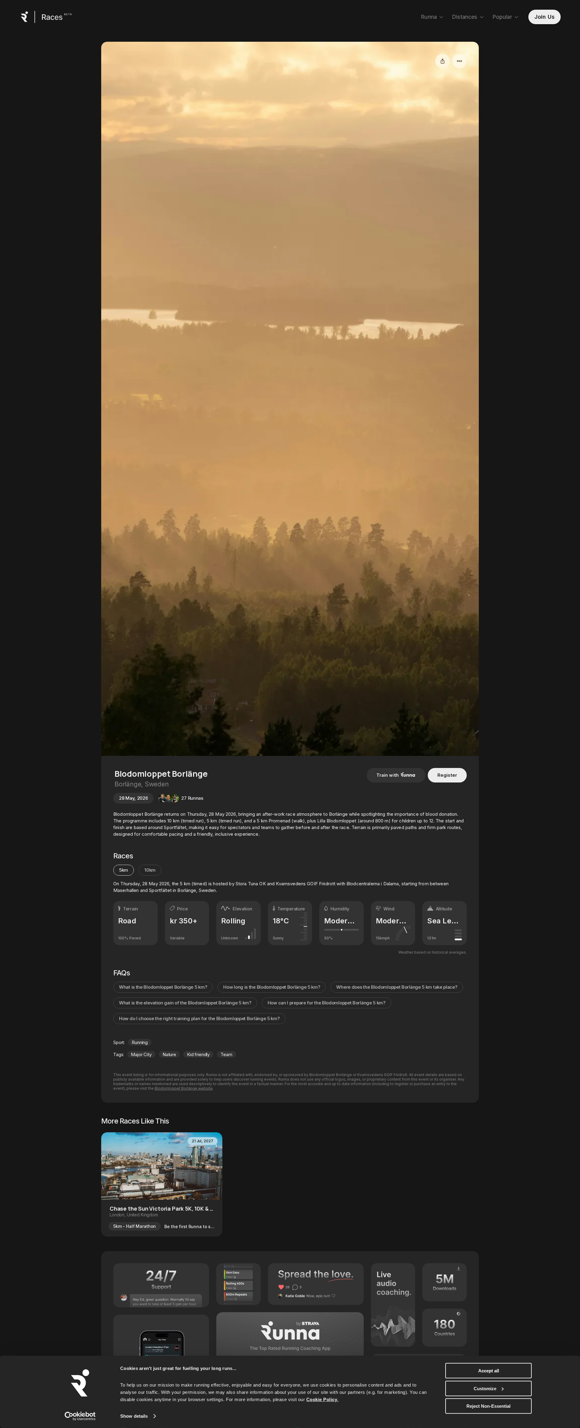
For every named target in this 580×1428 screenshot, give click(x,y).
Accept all (488, 1370)
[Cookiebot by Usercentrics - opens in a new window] (80, 1416)
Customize (485, 1388)
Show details (134, 1416)
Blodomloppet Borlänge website (184, 1088)
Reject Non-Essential (488, 1406)
